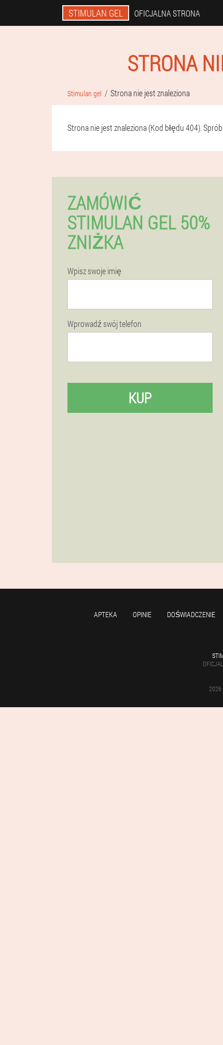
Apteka (105, 614)
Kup (140, 397)
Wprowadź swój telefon (104, 324)
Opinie (142, 614)
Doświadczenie (191, 614)
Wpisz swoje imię (94, 271)
